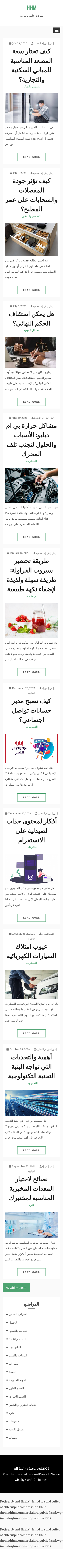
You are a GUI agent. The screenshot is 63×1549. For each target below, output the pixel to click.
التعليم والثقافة (17, 1339)
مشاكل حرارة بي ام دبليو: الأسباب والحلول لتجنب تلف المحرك (31, 439)
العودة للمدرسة (17, 1380)
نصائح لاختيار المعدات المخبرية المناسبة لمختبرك (31, 1188)
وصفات (31, 596)
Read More (31, 157)
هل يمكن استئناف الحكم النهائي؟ (31, 318)
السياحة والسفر (18, 1355)
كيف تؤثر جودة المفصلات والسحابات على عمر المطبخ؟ (31, 194)
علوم (31, 1205)
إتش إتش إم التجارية (43, 43)
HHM (32, 7)
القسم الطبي (16, 1388)
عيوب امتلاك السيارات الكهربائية (31, 950)
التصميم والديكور (31, 86)
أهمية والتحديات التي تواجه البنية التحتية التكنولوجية (31, 1066)
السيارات (31, 461)
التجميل (13, 1322)
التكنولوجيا (32, 726)
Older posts (18, 1287)
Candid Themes (36, 1479)
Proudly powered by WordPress (25, 1474)
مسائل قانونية (32, 330)
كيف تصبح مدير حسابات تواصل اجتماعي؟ (31, 710)
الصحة (12, 1372)
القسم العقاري (17, 1396)
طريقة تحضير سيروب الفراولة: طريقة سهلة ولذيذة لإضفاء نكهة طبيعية (32, 574)
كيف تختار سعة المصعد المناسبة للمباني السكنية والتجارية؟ (31, 64)
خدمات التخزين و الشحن (23, 1404)
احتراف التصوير (18, 1314)
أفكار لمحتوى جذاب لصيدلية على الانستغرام (31, 830)
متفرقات (31, 847)
